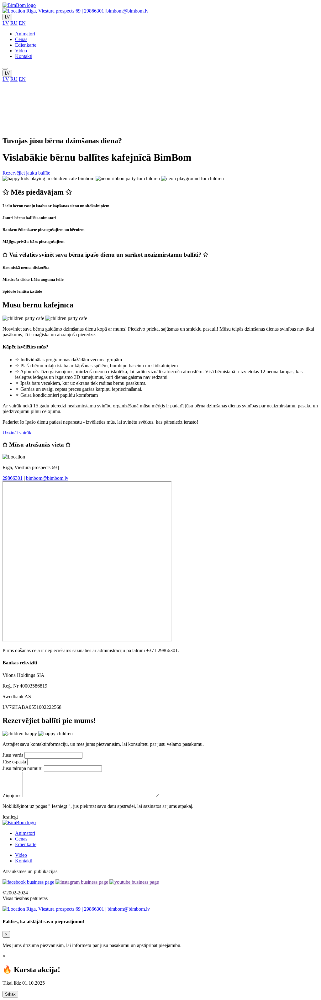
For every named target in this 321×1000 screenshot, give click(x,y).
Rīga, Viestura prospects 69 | (54, 10)
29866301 (94, 10)
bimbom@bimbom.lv (47, 478)
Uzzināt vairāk (17, 432)
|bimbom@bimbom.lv (127, 10)
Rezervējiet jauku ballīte (26, 172)
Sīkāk (10, 994)
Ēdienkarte (25, 45)
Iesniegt (10, 816)
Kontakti (23, 56)
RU (14, 23)
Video (21, 50)
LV (7, 17)
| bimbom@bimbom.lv (127, 909)
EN (22, 23)
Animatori (25, 33)
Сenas (21, 39)
